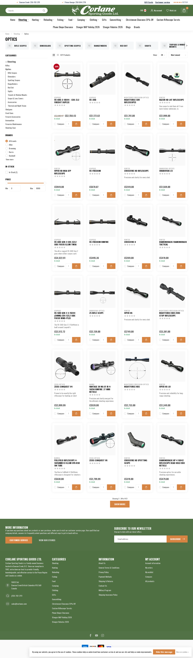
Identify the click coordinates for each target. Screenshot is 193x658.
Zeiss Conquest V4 (63, 386)
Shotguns (8, 109)
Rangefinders (13, 83)
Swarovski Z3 (166, 170)
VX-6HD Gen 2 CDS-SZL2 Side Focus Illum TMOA (65, 243)
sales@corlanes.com (19, 603)
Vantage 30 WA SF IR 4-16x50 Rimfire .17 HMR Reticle (100, 389)
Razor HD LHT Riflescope (171, 99)
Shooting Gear (10, 127)
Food (70, 19)
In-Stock (13, 172)
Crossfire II (130, 242)
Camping (81, 19)
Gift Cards (148, 2)
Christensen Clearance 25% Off (139, 19)
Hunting (35, 19)
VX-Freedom (95, 170)
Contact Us (103, 585)
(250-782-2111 (16, 595)
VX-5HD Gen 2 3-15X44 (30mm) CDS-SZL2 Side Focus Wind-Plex (64, 315)
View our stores (47, 540)
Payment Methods (105, 576)
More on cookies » (182, 652)
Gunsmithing (115, 19)
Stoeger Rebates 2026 (113, 27)
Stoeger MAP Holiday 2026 (88, 27)
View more (9, 159)
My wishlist (149, 572)
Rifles (7, 65)
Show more (119, 504)
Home (12, 19)
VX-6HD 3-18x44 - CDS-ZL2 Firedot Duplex (66, 101)
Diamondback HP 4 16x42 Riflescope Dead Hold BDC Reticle (172, 463)
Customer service (162, 2)
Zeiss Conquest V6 (98, 460)
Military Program (105, 590)
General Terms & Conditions (109, 567)
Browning (12, 148)
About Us (102, 563)
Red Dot (11, 87)
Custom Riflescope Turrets (168, 19)
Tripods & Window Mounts (17, 94)
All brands (12, 141)
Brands (137, 27)
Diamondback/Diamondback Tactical (172, 243)
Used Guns (9, 113)
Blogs (128, 27)
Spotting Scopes (14, 80)
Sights (10, 91)
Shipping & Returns (106, 581)
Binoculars (12, 76)
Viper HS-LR (165, 386)
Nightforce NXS (132, 386)
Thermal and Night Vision (17, 105)
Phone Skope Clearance (63, 27)
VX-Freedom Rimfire (99, 242)
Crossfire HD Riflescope (136, 170)
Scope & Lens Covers (15, 98)
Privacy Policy (104, 572)
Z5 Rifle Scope (96, 313)
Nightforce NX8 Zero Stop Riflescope (169, 314)
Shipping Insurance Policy (108, 594)
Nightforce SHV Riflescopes (132, 101)
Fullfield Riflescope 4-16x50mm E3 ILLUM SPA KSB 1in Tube (67, 463)
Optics (26, 33)
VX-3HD (92, 99)
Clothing (93, 19)
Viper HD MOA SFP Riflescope (62, 172)
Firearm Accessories (12, 116)
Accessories (12, 102)
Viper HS (128, 313)
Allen (10, 145)
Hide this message (164, 651)
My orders (149, 567)
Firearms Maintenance (13, 124)
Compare (60, 124)
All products (149, 581)
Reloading (48, 19)
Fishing (60, 19)
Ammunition (9, 120)
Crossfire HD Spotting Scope (135, 461)
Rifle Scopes (12, 72)
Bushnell (12, 156)
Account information (152, 563)
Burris (11, 152)
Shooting (22, 19)
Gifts (104, 19)
